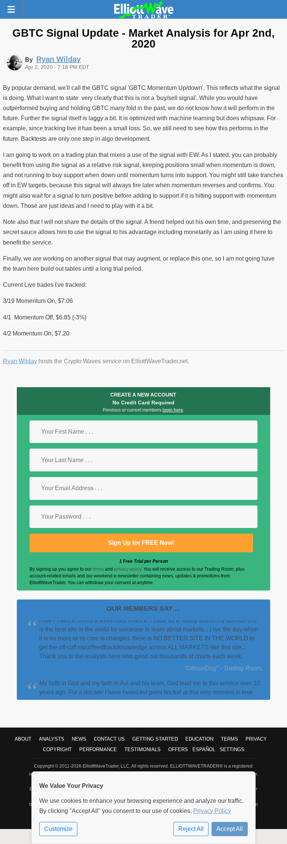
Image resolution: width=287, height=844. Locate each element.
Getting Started (155, 739)
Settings (232, 749)
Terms (229, 739)
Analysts (51, 739)
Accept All (229, 829)
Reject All (191, 829)
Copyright (57, 749)
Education (199, 739)
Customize (58, 829)
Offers (178, 749)
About (23, 739)
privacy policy (127, 569)
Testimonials (142, 749)
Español (203, 749)
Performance (98, 749)
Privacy (256, 739)
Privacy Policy (212, 811)
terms (98, 569)
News (79, 739)
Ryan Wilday (20, 361)
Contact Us (109, 739)
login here (173, 410)
